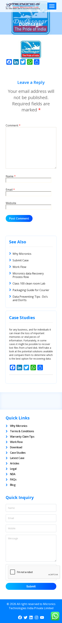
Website (11, 203)
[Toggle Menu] (52, 6)
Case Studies (17, 452)
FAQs (13, 479)
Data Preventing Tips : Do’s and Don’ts (30, 298)
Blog (12, 484)
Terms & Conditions (22, 431)
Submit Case (21, 260)
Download (16, 447)
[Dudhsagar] (31, 49)
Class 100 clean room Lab (29, 283)
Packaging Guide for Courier (31, 290)
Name (11, 176)
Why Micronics (22, 254)
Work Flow (19, 267)
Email (10, 189)
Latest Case (17, 458)
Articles (14, 463)
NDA (13, 474)
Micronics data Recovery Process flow (28, 275)
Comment (13, 125)
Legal (13, 468)
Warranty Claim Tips (22, 436)
